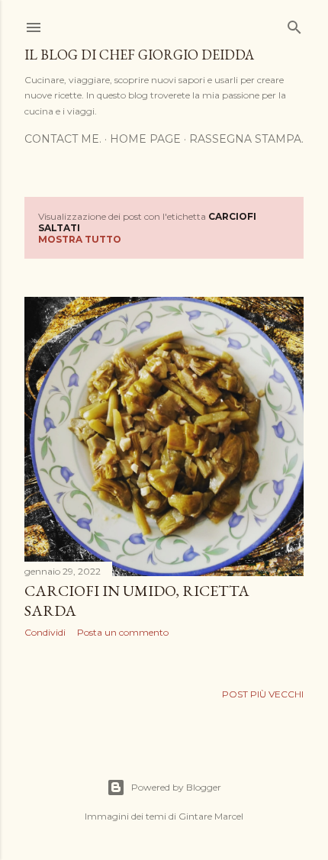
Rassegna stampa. (246, 139)
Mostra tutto (79, 239)
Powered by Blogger (176, 787)
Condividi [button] (45, 632)
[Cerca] (294, 24)
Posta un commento (123, 632)
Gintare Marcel (210, 816)
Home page (145, 139)
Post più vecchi (263, 694)
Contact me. (62, 139)
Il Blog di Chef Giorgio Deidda (139, 54)
